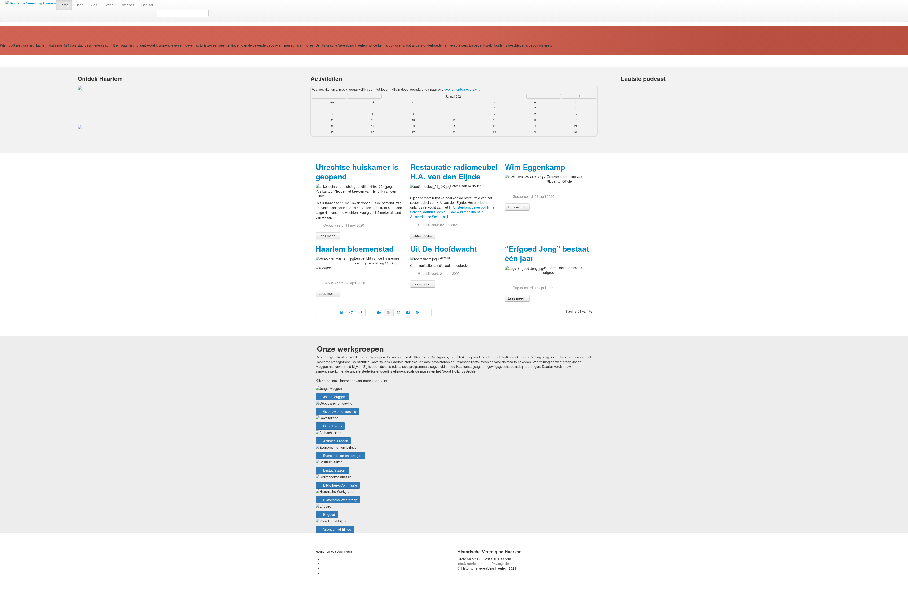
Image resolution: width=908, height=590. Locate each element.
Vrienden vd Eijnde (336, 529)
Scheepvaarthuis (422, 212)
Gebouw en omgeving (339, 411)
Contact (147, 5)
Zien (94, 5)
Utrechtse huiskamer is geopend (357, 172)
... (369, 312)
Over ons (127, 5)
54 (418, 312)
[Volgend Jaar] (579, 96)
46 (341, 312)
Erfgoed (328, 514)
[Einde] (447, 312)
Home (63, 5)
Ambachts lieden (335, 441)
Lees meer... (328, 235)
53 (408, 312)
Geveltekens (332, 426)
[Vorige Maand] (364, 96)
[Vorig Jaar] (329, 96)
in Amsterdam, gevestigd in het (472, 207)
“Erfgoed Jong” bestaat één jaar (547, 253)
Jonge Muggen (334, 396)
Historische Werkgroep (339, 499)
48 (360, 312)
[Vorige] (331, 312)
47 (351, 312)
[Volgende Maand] (543, 96)
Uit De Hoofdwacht (443, 248)
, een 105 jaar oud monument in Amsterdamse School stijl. (446, 214)
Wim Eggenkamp (535, 167)
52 (398, 312)
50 (379, 312)
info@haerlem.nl (470, 563)
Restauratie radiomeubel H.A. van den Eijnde (454, 172)
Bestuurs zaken (334, 470)
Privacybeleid (501, 563)
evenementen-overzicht (462, 89)
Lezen (109, 5)
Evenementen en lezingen (342, 455)
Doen (79, 5)
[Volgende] (437, 312)
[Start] (321, 312)
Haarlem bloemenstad (355, 248)
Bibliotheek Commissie (339, 485)
